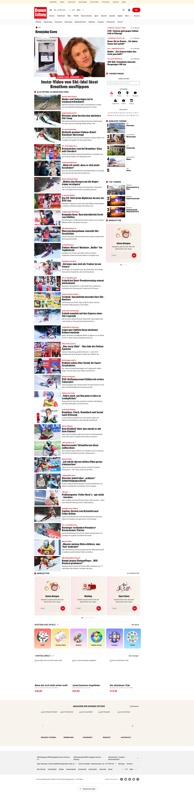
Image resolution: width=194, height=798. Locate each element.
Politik (76, 16)
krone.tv (137, 16)
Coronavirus (58, 22)
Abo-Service (41, 769)
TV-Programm (110, 22)
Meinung (38, 22)
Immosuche (105, 2)
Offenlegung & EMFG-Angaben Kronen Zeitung (87, 758)
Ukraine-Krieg (48, 22)
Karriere (130, 764)
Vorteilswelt (52, 2)
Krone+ (52, 16)
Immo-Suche (68, 22)
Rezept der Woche (80, 22)
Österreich (61, 16)
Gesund (103, 16)
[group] (135, 625)
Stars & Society (86, 16)
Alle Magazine (134, 706)
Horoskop (101, 22)
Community (71, 2)
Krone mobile (94, 2)
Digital (120, 16)
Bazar (124, 2)
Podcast (119, 22)
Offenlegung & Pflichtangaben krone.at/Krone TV (53, 758)
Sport (96, 16)
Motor (127, 16)
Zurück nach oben (87, 789)
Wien (69, 16)
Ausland (112, 16)
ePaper (62, 2)
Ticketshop (91, 22)
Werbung (121, 764)
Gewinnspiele (83, 2)
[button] (131, 16)
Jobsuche (116, 2)
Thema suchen (123, 78)
